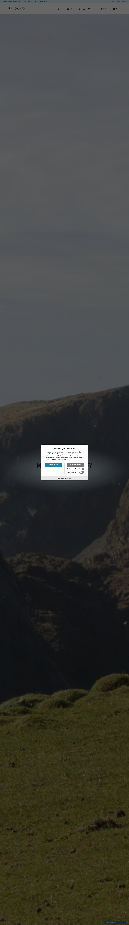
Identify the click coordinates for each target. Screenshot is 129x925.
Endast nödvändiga (75, 464)
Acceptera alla (53, 464)
